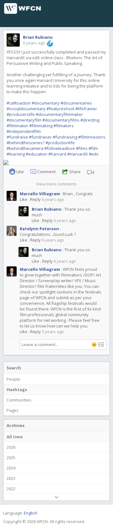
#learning (16, 154)
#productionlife (60, 142)
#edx (94, 154)
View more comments (56, 184)
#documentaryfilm (24, 120)
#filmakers (63, 125)
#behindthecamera (25, 148)
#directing (89, 120)
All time (15, 437)
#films (82, 148)
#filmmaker (17, 125)
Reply (35, 199)
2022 (11, 489)
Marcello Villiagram (40, 193)
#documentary (46, 103)
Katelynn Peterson (39, 228)
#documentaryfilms (60, 120)
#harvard (57, 154)
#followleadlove (59, 148)
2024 (11, 468)
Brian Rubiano (38, 37)
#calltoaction (19, 103)
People (13, 379)
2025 (11, 457)
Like (23, 199)
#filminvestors (91, 137)
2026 (11, 447)
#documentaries (76, 103)
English (30, 513)
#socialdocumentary (26, 108)
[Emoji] (94, 344)
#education (36, 154)
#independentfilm (24, 131)
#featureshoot (60, 108)
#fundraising (65, 137)
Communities (19, 400)
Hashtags (17, 389)
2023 (11, 478)
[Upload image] (101, 344)
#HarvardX (77, 154)
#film (93, 148)
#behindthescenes (25, 142)
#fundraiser (40, 137)
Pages (13, 410)
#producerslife (21, 114)
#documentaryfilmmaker (59, 114)
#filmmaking (40, 125)
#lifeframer (86, 108)
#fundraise (17, 137)
